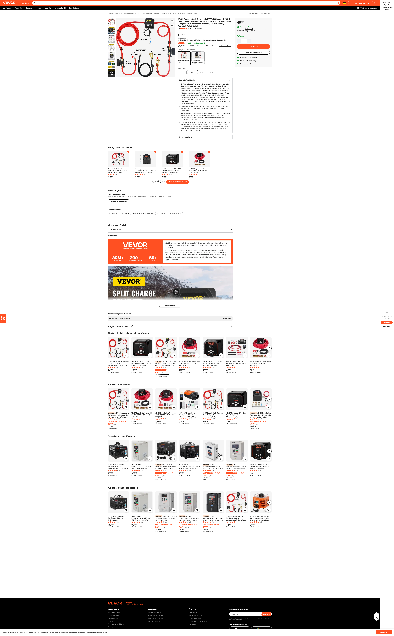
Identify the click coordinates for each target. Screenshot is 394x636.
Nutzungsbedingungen (196, 615)
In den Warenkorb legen (253, 52)
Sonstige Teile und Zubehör (185, 13)
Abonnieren (266, 614)
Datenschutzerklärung (195, 618)
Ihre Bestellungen (113, 618)
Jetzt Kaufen (253, 47)
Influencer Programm (154, 621)
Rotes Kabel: (182, 68)
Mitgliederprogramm (154, 612)
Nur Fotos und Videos (175, 213)
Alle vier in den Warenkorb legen (177, 182)
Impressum (192, 624)
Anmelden (387, 322)
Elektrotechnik (118, 13)
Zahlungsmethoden (114, 627)
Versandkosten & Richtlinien (116, 624)
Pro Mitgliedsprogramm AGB (198, 621)
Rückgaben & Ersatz (114, 615)
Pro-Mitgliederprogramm (156, 615)
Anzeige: (180, 50)
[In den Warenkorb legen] (126, 355)
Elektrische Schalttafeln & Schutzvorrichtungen (147, 13)
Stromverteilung (128, 13)
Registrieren (386, 326)
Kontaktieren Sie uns (114, 612)
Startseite (110, 13)
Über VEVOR (193, 612)
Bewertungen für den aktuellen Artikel (143, 213)
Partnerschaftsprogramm (156, 618)
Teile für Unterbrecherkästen (168, 13)
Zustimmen (383, 632)
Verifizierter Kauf (161, 213)
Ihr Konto (110, 621)
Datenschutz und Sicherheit (100, 632)
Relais (195, 13)
